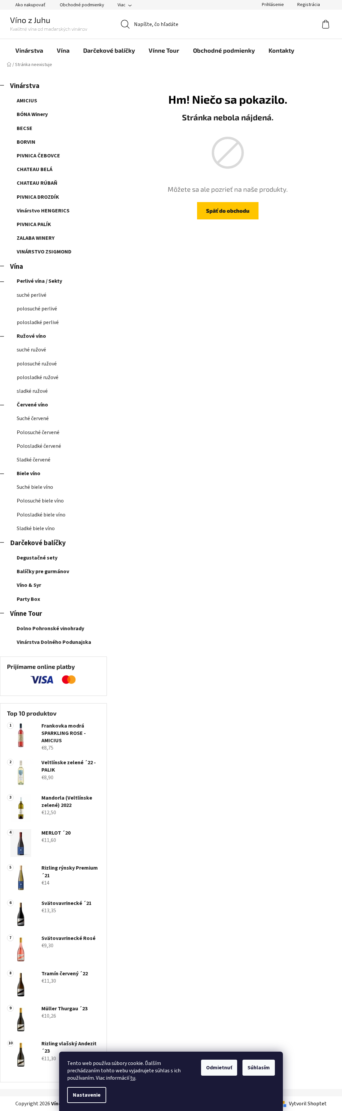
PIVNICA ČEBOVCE (38, 155)
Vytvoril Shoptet (308, 1103)
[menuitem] (29, 50)
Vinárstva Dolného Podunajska (54, 642)
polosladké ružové (37, 377)
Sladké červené (33, 459)
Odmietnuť (219, 1067)
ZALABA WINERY (35, 238)
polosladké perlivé (38, 322)
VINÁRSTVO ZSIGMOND (44, 251)
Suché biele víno (35, 487)
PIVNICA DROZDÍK (38, 197)
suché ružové (31, 349)
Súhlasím (258, 1067)
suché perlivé (31, 295)
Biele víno (28, 473)
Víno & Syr (29, 585)
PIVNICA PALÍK (34, 224)
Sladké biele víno (36, 528)
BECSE (24, 128)
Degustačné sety (37, 558)
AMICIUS (27, 100)
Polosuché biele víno (40, 500)
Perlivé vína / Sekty (39, 281)
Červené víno (32, 404)
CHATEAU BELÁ (34, 169)
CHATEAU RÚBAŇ (37, 183)
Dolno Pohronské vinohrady (50, 628)
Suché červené (33, 418)
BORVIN (26, 142)
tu (132, 1078)
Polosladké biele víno (41, 514)
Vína (16, 266)
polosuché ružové (37, 363)
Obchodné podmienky (82, 5)
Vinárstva (24, 86)
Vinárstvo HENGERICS (43, 210)
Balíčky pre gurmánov (43, 571)
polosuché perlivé (37, 308)
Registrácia (308, 4)
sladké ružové (32, 391)
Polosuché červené (38, 432)
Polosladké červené (39, 446)
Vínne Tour (26, 614)
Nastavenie (87, 1095)
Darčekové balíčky (38, 543)
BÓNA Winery (32, 114)
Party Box (28, 599)
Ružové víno (31, 336)
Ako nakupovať (30, 5)
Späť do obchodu (227, 210)
